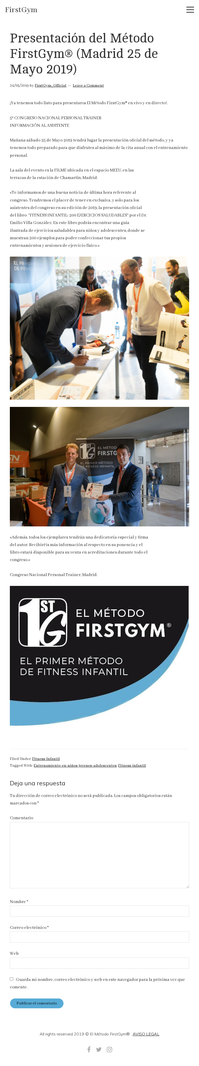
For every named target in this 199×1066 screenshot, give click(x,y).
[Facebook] (89, 1049)
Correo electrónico (29, 927)
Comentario (21, 818)
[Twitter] (99, 1049)
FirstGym (21, 10)
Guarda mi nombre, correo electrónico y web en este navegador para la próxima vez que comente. (97, 983)
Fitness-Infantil (46, 759)
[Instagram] (109, 1049)
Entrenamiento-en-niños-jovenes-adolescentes (75, 765)
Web (14, 953)
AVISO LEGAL (146, 1034)
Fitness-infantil (132, 765)
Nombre (19, 902)
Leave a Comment (88, 85)
